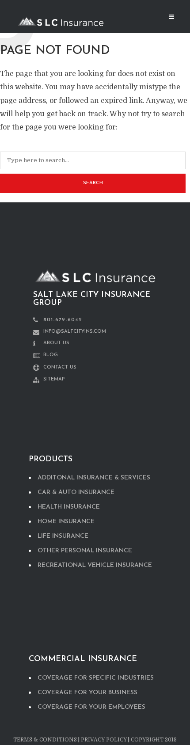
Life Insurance (63, 536)
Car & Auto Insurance (76, 492)
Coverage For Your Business (87, 692)
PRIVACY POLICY (104, 740)
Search (93, 183)
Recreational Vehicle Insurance (95, 565)
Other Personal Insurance (85, 550)
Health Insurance (69, 507)
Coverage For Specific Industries (96, 678)
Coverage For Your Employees (91, 707)
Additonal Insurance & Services (94, 478)
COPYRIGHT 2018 (154, 740)
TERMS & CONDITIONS (45, 740)
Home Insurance (66, 521)
